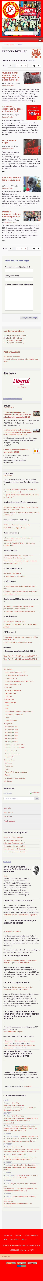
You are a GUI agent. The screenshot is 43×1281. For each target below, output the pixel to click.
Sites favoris (8, 812)
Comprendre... (9, 760)
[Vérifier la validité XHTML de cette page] (11, 1263)
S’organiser (8, 724)
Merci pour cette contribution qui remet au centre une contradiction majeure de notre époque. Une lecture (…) (20, 1128)
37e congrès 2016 (11, 733)
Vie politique (8, 669)
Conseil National (11, 751)
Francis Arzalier (8, 86)
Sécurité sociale (10, 693)
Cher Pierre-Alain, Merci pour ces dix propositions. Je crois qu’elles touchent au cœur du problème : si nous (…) (21, 1149)
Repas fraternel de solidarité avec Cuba (17, 642)
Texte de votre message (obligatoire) (19, 284)
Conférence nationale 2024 (15, 748)
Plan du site (8, 1235)
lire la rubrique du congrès (12, 1031)
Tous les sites (7, 375)
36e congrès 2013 (11, 730)
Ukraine (7, 717)
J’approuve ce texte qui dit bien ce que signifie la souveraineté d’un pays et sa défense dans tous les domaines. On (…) (20, 1138)
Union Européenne (11, 720)
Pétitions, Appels (11, 352)
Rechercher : (9, 30)
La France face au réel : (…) (13, 840)
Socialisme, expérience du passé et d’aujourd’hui (12, 108)
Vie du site (8, 781)
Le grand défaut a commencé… (14, 576)
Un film (5, 876)
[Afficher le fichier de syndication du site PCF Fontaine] (15, 632)
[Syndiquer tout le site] (21, 1263)
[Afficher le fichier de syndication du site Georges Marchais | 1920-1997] (28, 520)
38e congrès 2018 (11, 736)
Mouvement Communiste (14, 714)
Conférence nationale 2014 (15, 745)
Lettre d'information (31, 1235)
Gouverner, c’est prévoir (12, 573)
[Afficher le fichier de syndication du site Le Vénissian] (15, 581)
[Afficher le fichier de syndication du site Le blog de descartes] (21, 568)
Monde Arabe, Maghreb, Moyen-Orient (19, 711)
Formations (9, 766)
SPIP (5, 1239)
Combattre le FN (11, 678)
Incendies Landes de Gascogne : (15, 849)
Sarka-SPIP (14, 1239)
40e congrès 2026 (11, 742)
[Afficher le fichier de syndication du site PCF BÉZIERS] (16, 617)
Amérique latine (10, 702)
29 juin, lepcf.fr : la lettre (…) (13, 340)
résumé (25, 989)
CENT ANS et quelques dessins (14, 528)
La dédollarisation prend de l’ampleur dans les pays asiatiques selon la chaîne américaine (17, 414)
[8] (34, 66)
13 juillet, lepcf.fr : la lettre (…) (14, 338)
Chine (7, 705)
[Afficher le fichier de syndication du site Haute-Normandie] (19, 533)
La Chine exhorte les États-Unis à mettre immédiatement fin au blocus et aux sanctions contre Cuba (17, 432)
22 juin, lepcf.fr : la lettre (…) (13, 343)
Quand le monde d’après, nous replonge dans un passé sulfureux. (10, 76)
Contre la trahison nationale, (13, 837)
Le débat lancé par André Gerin (17, 675)
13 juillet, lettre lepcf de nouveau (15, 336)
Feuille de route (9, 821)
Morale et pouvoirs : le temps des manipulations (11, 214)
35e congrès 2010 (11, 727)
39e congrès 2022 (11, 739)
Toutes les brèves (8, 408)
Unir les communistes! (11, 357)
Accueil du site (9, 44)
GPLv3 (24, 1239)
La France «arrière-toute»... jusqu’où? (11, 180)
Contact (18, 1235)
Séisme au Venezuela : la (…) (14, 843)
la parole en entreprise (13, 690)
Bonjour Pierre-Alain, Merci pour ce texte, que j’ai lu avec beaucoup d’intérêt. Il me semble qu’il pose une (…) (20, 1157)
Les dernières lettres (13, 331)
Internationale (9, 699)
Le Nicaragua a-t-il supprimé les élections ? (19, 611)
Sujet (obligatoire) (12, 276)
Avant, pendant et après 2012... (16, 672)
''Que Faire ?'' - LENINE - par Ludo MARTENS (20, 656)
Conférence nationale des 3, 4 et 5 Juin (19, 681)
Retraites (9, 696)
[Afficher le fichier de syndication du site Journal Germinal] (18, 550)
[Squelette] (32, 1263)
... (4, 364)
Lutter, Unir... (8, 687)
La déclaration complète (12, 931)
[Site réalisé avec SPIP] (21, 1266)
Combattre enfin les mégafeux (14, 846)
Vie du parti (9, 757)
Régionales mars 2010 (13, 684)
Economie (8, 763)
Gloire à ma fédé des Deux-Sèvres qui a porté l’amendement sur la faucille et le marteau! (20, 1167)
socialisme (27, 1086)
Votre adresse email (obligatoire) (17, 267)
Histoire (7, 769)
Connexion (6, 1256)
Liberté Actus (21, 387)
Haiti (6, 708)
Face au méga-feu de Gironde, (14, 852)
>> (36, 33)
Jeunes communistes (12, 754)
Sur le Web (8, 817)
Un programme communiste (15, 778)
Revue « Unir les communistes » (16, 772)
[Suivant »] (38, 66)
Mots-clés (7, 808)
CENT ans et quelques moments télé (16, 525)
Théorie (7, 775)
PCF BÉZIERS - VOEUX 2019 (14, 622)
